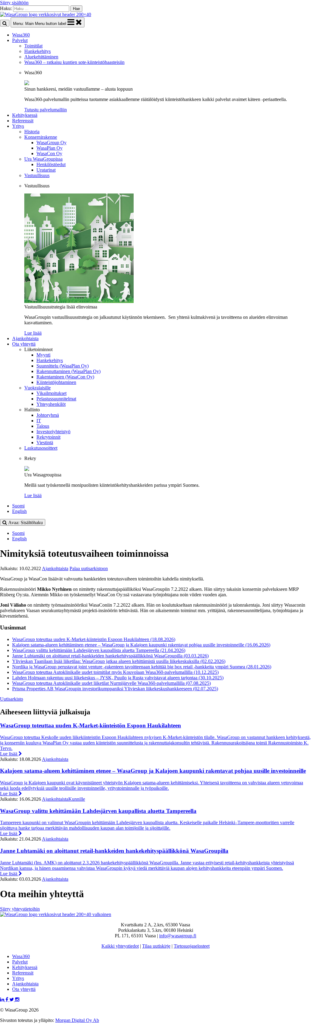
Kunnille (76, 799)
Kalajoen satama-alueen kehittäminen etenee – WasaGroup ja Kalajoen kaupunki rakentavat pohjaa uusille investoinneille (141, 644)
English (19, 511)
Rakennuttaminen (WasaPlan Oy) (68, 371)
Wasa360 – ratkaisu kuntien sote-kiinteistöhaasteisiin (74, 62)
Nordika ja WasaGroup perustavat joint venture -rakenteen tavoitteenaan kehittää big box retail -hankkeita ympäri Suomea (141, 666)
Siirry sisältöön (14, 2)
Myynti (43, 354)
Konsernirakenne (40, 137)
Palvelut (20, 40)
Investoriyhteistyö (53, 431)
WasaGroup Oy (51, 142)
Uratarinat (46, 169)
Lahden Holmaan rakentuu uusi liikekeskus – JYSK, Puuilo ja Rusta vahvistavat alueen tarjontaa (118, 677)
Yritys (18, 126)
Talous (42, 426)
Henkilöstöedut (51, 164)
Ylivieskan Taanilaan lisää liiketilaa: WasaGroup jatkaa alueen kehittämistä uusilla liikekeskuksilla (118, 661)
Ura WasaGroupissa (43, 159)
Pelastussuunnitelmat (56, 398)
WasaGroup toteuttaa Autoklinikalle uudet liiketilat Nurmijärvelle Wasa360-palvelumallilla (111, 683)
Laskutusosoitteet (40, 448)
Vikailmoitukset (51, 393)
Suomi (18, 505)
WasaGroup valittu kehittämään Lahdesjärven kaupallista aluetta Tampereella (98, 650)
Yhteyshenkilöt (51, 404)
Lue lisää (9, 753)
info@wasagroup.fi (177, 935)
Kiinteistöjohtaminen (56, 382)
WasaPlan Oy (49, 148)
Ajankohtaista (25, 338)
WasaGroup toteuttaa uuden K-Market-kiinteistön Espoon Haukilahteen (93, 639)
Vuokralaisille (37, 387)
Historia (31, 131)
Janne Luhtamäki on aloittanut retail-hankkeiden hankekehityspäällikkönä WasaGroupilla (110, 655)
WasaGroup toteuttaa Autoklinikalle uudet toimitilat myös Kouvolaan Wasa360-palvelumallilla (115, 672)
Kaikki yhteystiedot (120, 946)
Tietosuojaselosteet (192, 946)
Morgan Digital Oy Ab (77, 1020)
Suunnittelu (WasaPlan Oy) (62, 365)
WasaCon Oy (49, 153)
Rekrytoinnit (48, 437)
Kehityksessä (24, 115)
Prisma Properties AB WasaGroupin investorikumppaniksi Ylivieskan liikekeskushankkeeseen (115, 688)
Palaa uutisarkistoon (89, 568)
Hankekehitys (37, 51)
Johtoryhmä (47, 415)
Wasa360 (21, 34)
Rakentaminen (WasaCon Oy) (65, 376)
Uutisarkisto (11, 699)
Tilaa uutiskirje (156, 946)
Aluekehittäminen (41, 56)
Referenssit (22, 120)
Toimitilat (33, 45)
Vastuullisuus (37, 175)
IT (38, 420)
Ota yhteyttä (24, 344)
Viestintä (44, 442)
